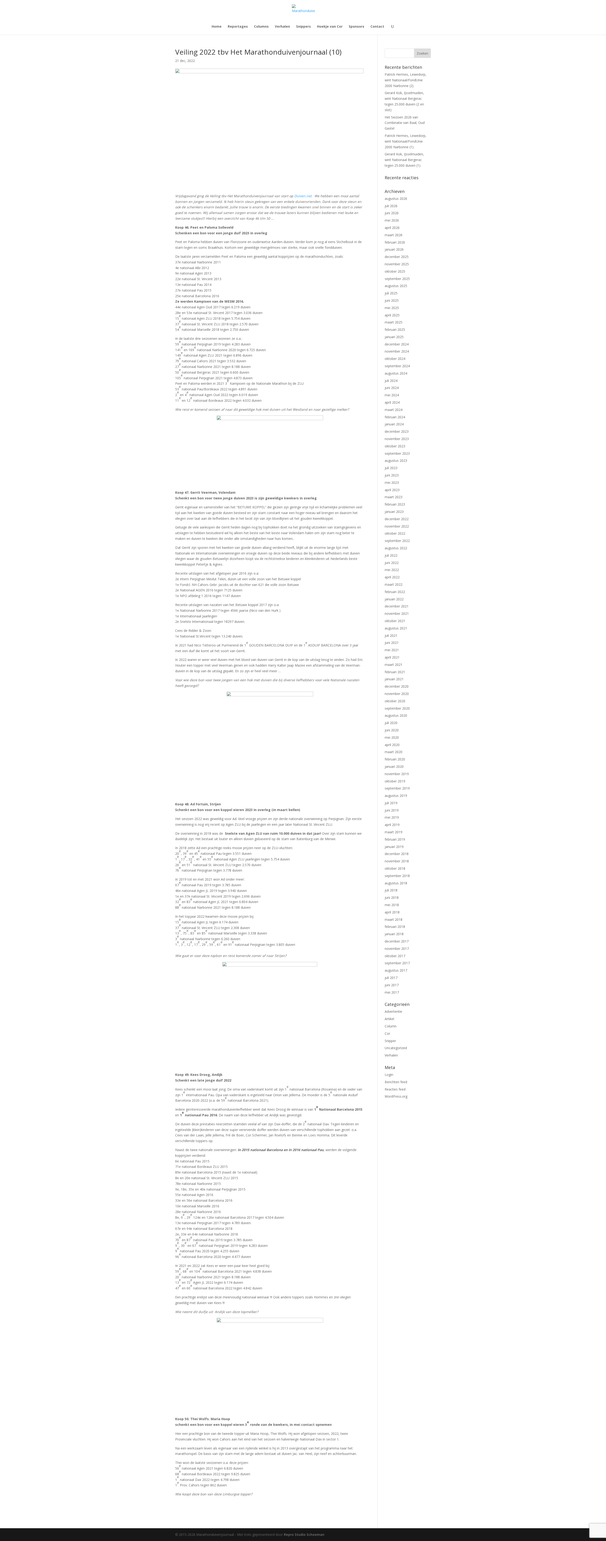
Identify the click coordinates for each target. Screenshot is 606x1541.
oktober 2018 (395, 868)
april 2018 (392, 912)
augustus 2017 (396, 970)
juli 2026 (391, 206)
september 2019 (397, 788)
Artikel (389, 1019)
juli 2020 (391, 722)
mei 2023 (392, 482)
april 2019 (392, 824)
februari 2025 (395, 329)
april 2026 (392, 227)
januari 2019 (394, 846)
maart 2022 (393, 584)
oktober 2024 (395, 358)
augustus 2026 (396, 198)
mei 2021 (392, 650)
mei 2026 (392, 220)
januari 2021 (394, 679)
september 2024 (397, 366)
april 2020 (392, 744)
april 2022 (392, 577)
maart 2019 (393, 832)
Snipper (390, 1041)
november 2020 (397, 693)
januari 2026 (394, 249)
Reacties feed (395, 1089)
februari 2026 (395, 242)
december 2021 (397, 606)
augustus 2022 (396, 548)
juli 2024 (391, 380)
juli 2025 (391, 293)
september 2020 (397, 708)
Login (389, 1074)
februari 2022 (395, 591)
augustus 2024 (396, 373)
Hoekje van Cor (330, 27)
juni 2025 (392, 300)
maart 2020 (393, 752)
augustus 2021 (396, 628)
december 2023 (397, 431)
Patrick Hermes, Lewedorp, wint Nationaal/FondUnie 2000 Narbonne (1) (405, 141)
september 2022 (397, 540)
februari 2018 (395, 926)
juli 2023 (391, 468)
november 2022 (397, 526)
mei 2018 (392, 905)
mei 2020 (392, 737)
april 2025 (392, 315)
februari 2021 (395, 672)
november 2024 (397, 351)
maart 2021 (393, 664)
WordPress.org (396, 1096)
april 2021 (392, 657)
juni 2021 (392, 642)
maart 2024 (393, 409)
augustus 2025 (396, 286)
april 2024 (392, 402)
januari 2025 (394, 337)
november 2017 (397, 948)
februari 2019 (395, 839)
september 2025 (397, 278)
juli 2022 (391, 555)
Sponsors (356, 27)
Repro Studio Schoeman (304, 1534)
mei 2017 (392, 992)
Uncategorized (396, 1048)
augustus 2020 (396, 715)
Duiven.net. (304, 196)
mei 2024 (392, 395)
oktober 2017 (395, 956)
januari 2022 (394, 599)
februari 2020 (395, 759)
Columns (261, 27)
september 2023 (397, 453)
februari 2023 (395, 504)
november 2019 (397, 774)
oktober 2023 (395, 446)
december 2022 (397, 519)
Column (391, 1026)
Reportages (238, 27)
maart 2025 (393, 322)
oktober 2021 (395, 621)
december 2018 (397, 853)
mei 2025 (392, 308)
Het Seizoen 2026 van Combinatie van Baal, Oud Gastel (405, 123)
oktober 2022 (395, 533)
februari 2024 (395, 417)
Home (217, 27)
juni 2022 (392, 562)
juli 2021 (391, 635)
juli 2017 (391, 977)
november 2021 (397, 613)
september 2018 (397, 875)
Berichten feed (396, 1082)
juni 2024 (392, 387)
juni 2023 (392, 475)
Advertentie (393, 1011)
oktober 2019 (395, 781)
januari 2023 (394, 511)
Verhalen (282, 27)
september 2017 (397, 963)
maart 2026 (393, 235)
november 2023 (397, 439)
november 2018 (397, 861)
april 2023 (392, 490)
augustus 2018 (396, 883)
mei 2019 (392, 817)
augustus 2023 (396, 460)
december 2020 (397, 686)
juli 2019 (391, 803)
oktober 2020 (395, 701)
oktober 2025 (395, 271)
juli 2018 (391, 890)
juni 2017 (392, 985)
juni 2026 (392, 213)
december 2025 (397, 256)
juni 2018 (392, 897)
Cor (387, 1033)
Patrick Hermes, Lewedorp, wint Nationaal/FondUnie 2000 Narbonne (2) (405, 80)
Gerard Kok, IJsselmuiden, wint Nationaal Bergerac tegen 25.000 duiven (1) (404, 160)
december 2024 (397, 344)
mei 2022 (392, 570)
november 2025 (397, 264)
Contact (377, 27)
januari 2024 (394, 424)
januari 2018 (394, 934)
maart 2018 (393, 919)
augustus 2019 (396, 795)
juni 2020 (392, 730)
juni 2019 (392, 810)
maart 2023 (393, 497)
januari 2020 (394, 766)
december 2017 (397, 941)
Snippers (303, 27)
